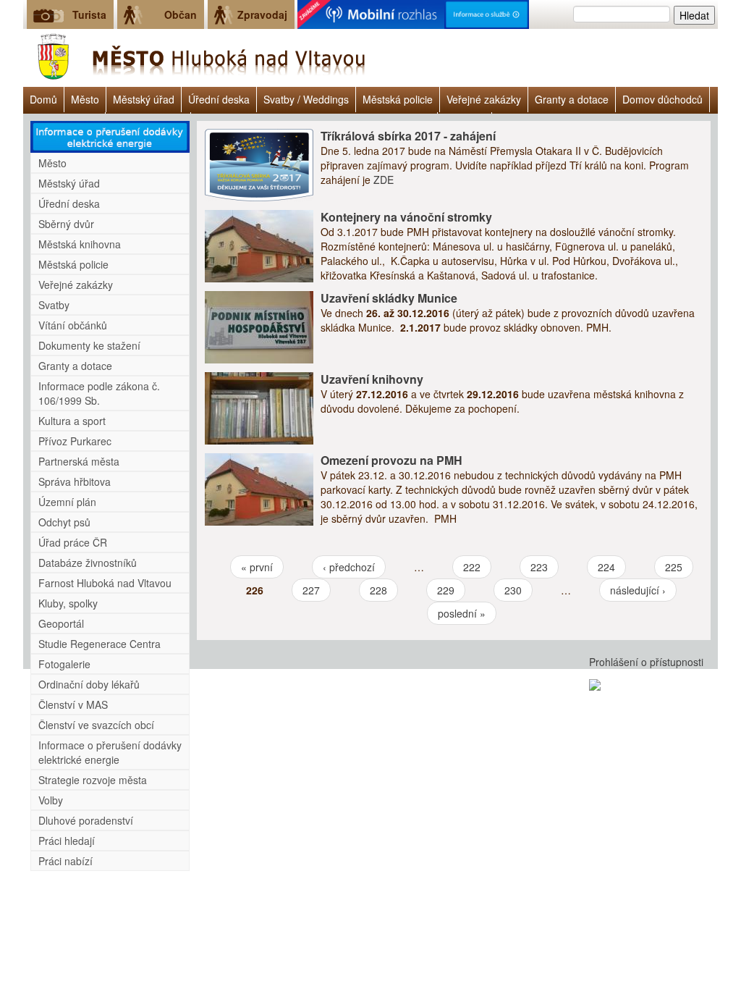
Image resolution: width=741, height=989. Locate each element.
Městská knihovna (79, 244)
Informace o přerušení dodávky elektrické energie (110, 752)
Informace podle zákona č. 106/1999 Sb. (99, 393)
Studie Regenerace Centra (99, 643)
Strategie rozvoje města (92, 780)
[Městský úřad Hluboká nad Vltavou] (196, 58)
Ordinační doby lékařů (89, 684)
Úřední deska (219, 99)
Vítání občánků (72, 325)
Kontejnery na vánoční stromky (406, 217)
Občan (180, 14)
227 (311, 590)
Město (85, 99)
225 (673, 567)
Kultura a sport (72, 420)
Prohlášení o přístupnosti (646, 662)
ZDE (383, 179)
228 (378, 590)
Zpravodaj (262, 14)
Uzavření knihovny (372, 379)
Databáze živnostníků (87, 562)
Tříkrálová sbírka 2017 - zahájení (408, 135)
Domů (43, 99)
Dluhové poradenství (85, 820)
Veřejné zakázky (483, 99)
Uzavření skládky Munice (389, 298)
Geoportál (61, 623)
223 (539, 567)
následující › (638, 590)
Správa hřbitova (74, 481)
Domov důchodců (662, 99)
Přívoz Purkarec (74, 441)
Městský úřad (143, 99)
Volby (50, 800)
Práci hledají (66, 840)
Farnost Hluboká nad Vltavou (105, 583)
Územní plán (67, 501)
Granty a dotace (572, 99)
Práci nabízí (65, 861)
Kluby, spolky (68, 603)
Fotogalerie (64, 664)
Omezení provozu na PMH (391, 460)
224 (606, 567)
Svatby (53, 305)
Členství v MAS (73, 704)
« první (257, 567)
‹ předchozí (349, 567)
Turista (89, 14)
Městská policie (398, 99)
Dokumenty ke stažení (89, 345)
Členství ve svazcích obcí (96, 724)
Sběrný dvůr (66, 223)
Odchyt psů (64, 522)
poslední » (462, 613)
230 (513, 590)
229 (445, 590)
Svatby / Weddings (306, 99)
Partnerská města (78, 461)
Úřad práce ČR (72, 542)
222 (471, 567)
